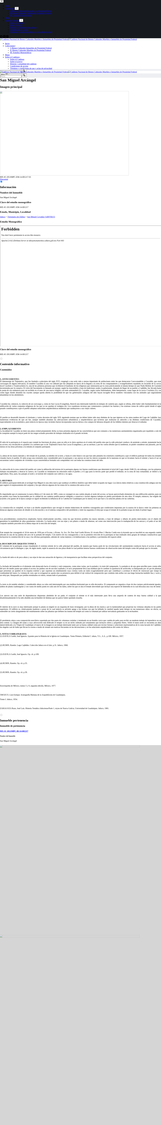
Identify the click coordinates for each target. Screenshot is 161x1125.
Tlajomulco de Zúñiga (16, 217)
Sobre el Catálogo (12, 57)
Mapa (7, 55)
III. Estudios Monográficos (20, 52)
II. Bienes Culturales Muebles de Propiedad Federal (30, 50)
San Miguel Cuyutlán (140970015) (41, 217)
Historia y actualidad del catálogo (23, 64)
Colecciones (10, 46)
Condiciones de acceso (19, 66)
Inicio (7, 43)
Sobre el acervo (16, 62)
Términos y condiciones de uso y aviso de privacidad (31, 68)
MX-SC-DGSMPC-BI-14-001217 (14, 731)
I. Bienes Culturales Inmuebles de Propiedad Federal (31, 48)
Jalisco (2, 217)
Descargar (4, 179)
